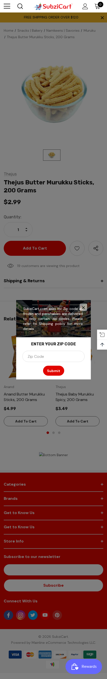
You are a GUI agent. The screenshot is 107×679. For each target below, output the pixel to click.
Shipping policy (52, 323)
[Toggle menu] (7, 6)
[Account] (84, 6)
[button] (83, 307)
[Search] (20, 6)
